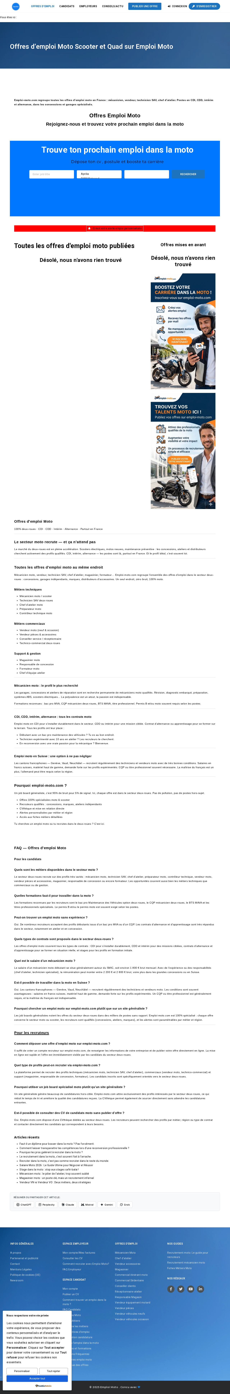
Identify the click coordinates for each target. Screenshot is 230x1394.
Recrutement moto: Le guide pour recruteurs (187, 1255)
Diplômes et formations (77, 1348)
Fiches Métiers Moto (179, 1268)
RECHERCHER (188, 174)
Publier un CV (71, 1294)
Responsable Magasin (128, 1297)
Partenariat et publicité (24, 1258)
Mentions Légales (21, 1269)
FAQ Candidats (72, 1309)
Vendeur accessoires (128, 1263)
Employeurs (88, 6)
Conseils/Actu (112, 6)
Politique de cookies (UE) (25, 1275)
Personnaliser (22, 1371)
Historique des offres (76, 1365)
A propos (15, 1252)
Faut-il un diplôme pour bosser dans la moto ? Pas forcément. (57, 1143)
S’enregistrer (206, 6)
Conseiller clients (125, 1286)
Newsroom (16, 1280)
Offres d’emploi (42, 6)
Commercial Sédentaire (129, 1280)
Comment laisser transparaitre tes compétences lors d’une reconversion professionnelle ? (74, 1148)
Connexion (179, 6)
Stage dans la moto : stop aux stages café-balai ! (49, 1169)
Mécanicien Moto (125, 1252)
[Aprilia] (99, 174)
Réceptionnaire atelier (128, 1291)
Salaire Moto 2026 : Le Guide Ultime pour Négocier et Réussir (56, 1165)
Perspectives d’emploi (76, 1331)
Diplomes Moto (72, 1315)
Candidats (67, 6)
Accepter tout (37, 1378)
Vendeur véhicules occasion (132, 1319)
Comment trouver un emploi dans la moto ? (84, 1302)
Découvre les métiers (75, 1326)
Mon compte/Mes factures (79, 1252)
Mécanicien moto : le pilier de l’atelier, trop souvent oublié (54, 1173)
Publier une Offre (145, 6)
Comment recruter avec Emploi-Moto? (86, 1263)
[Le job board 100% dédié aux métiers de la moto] (15, 6)
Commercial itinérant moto (131, 1275)
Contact (15, 1263)
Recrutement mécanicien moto (186, 1262)
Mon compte (70, 1288)
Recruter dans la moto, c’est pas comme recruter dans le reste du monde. (64, 1160)
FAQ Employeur (72, 1269)
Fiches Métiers (71, 1320)
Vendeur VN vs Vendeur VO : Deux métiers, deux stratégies (55, 1182)
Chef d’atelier (123, 1258)
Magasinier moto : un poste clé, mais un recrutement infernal (57, 1178)
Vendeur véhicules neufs (130, 1313)
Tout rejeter (53, 1371)
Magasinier (121, 1269)
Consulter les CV (73, 1258)
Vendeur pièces (124, 1308)
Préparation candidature (78, 1337)
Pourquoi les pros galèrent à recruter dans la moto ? (51, 1152)
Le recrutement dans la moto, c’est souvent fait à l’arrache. (55, 1156)
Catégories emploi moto (77, 1359)
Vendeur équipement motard (132, 1302)
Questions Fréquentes (76, 1354)
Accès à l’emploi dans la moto (81, 1343)
